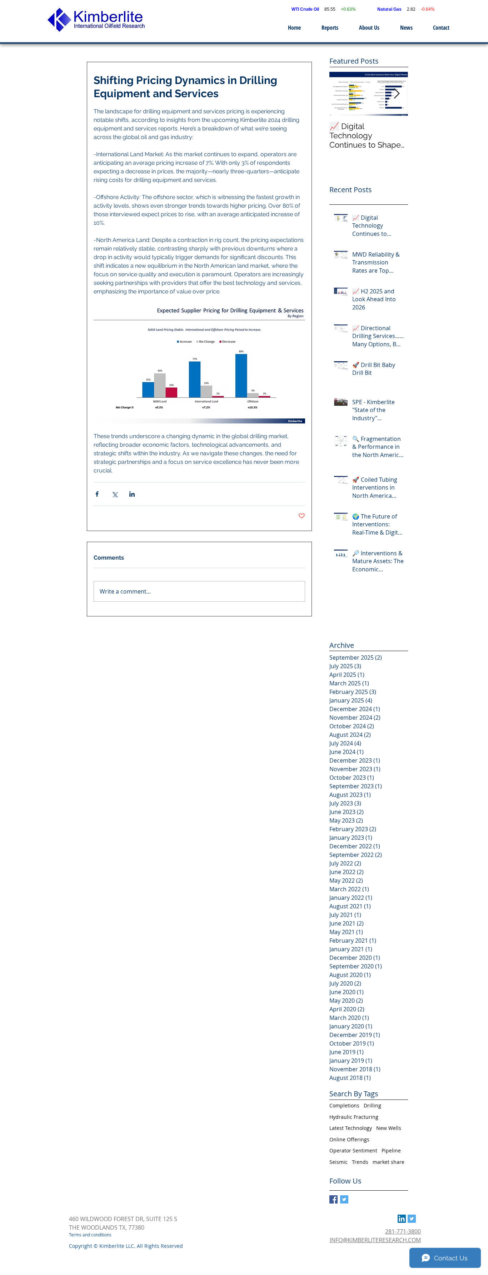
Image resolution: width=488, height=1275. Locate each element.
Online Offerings (349, 1139)
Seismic (338, 1162)
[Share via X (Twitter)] (114, 494)
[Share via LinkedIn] (132, 494)
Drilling (372, 1105)
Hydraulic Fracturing (353, 1116)
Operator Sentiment (353, 1150)
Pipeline (391, 1150)
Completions (344, 1105)
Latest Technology (350, 1128)
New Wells (388, 1128)
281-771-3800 (403, 1231)
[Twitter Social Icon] (412, 1219)
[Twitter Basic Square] (344, 1199)
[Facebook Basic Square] (333, 1199)
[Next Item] (396, 93)
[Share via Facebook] (97, 494)
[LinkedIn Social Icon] (402, 1219)
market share (388, 1162)
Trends (360, 1162)
